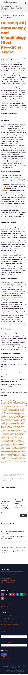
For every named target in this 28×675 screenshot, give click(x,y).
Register (3, 656)
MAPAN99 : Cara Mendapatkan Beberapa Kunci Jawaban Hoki (13, 551)
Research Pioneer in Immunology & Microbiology (14, 452)
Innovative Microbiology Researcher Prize (14, 433)
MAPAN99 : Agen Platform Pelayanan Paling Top (13, 547)
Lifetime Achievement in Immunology (10, 437)
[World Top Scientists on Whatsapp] (21, 594)
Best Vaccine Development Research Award (15, 405)
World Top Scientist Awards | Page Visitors (14, 673)
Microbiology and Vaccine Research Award (12, 442)
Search (3, 513)
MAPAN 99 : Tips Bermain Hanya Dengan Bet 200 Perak (13, 543)
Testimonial (7, 671)
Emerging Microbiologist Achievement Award (13, 415)
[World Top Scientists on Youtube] (10, 594)
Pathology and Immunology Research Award (12, 450)
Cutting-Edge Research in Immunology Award (12, 413)
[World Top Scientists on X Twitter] (6, 594)
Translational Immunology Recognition (14, 457)
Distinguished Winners (19, 670)
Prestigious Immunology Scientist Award (11, 451)
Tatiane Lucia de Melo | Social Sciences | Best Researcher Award (21, 503)
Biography (9, 401)
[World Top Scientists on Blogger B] (2, 598)
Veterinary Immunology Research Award (11, 458)
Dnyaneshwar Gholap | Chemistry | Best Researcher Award (7, 503)
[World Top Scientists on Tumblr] (25, 594)
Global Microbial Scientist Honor (13, 422)
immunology (17, 72)
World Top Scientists (9, 2)
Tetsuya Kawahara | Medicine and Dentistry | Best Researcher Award (14, 479)
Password (6, 642)
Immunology (4, 190)
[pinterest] (13, 594)
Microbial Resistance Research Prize (11, 440)
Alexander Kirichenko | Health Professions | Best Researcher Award (13, 474)
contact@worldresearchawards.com (10, 624)
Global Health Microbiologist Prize (13, 422)
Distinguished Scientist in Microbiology (10, 415)
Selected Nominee (9, 670)
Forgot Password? (5, 658)
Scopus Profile (4, 117)
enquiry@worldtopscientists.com (9, 619)
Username (6, 634)
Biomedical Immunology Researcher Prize (13, 407)
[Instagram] (2, 594)
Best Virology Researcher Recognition (10, 406)
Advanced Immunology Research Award (11, 401)
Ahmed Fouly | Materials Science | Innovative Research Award (12, 532)
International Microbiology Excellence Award (12, 434)
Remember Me (7, 650)
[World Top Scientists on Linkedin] (17, 594)
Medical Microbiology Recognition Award (12, 438)
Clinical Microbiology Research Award (14, 412)
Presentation (14, 671)
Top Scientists (4, 606)
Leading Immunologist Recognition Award (11, 436)
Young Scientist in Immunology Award (14, 462)
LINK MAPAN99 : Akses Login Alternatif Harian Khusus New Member (13, 537)
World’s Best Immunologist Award (13, 459)
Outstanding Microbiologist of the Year (14, 448)
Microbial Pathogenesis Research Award (12, 439)
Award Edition (21, 671)
